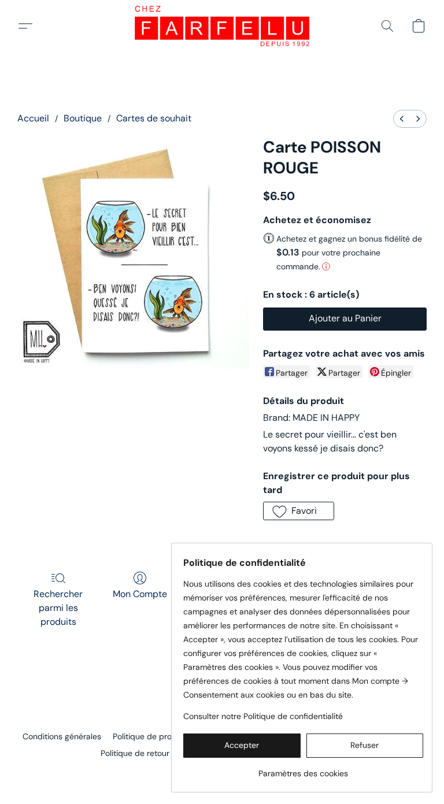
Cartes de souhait (153, 118)
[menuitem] (402, 118)
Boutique (83, 118)
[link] (303, 769)
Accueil (33, 118)
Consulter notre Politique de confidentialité (263, 716)
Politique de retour (135, 753)
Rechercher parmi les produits (58, 608)
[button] (222, 26)
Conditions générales (62, 736)
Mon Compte (140, 594)
